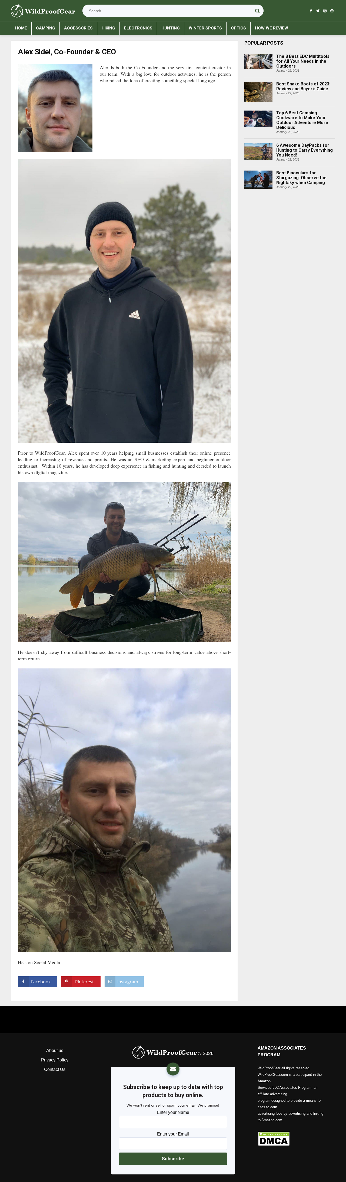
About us (54, 1050)
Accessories (78, 28)
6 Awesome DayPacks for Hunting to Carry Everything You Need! (282, 143)
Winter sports (205, 28)
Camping (45, 28)
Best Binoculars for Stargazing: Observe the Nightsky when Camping (283, 170)
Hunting (170, 28)
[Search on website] (257, 11)
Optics (238, 28)
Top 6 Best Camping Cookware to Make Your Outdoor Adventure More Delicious (284, 110)
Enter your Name (173, 1112)
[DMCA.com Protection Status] (291, 1138)
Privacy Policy (54, 1060)
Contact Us (54, 1069)
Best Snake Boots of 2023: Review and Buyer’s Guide (286, 81)
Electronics (138, 28)
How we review (271, 28)
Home (21, 28)
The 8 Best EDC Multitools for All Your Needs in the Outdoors (289, 54)
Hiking (108, 28)
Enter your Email (173, 1134)
